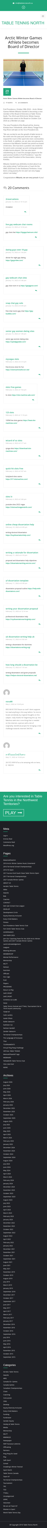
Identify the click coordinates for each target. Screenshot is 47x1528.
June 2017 (6, 1305)
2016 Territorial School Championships (17, 867)
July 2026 (6, 1085)
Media (5, 1427)
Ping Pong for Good (10, 1454)
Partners (6, 1450)
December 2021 (9, 1249)
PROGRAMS (7, 987)
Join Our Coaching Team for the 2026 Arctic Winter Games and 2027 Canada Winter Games (21, 940)
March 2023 (7, 1213)
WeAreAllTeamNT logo (11, 1054)
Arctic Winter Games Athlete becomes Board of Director (22, 98)
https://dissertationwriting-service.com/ (21, 563)
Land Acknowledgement (12, 944)
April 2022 (7, 1239)
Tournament (7, 1483)
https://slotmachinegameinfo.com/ (19, 507)
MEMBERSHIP (8, 954)
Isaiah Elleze (7, 1018)
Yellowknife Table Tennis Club (14, 1061)
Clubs (5, 1391)
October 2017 (8, 1298)
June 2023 (6, 1206)
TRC (4, 1486)
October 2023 (8, 1193)
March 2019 (7, 1285)
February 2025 (8, 1141)
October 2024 (8, 1154)
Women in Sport (9, 1509)
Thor (5, 1041)
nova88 (9, 701)
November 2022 (9, 1226)
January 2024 (8, 1183)
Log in (5, 836)
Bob (4, 896)
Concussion (7, 1398)
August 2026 (7, 1082)
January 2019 (8, 1288)
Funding (6, 1414)
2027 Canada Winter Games (13, 880)
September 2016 (9, 1334)
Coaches (6, 899)
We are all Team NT (10, 1506)
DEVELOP (6, 909)
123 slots (10, 412)
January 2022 (8, 1246)
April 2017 (7, 1311)
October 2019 (8, 1275)
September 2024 (9, 1157)
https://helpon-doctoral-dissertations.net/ (21, 675)
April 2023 (7, 1210)
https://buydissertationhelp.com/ (18, 535)
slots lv (9, 496)
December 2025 (9, 1108)
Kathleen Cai (8, 1025)
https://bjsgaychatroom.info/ (27, 232)
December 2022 (9, 1223)
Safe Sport (7, 1460)
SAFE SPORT (7, 993)
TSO (4, 1490)
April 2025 (7, 1134)
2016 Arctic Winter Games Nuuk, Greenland (19, 863)
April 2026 (7, 1095)
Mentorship (7, 960)
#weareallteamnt (9, 860)
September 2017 (9, 1301)
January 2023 (8, 1219)
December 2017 (9, 1295)
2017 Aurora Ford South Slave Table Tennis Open (21, 873)
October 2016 (8, 1331)
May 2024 (6, 1170)
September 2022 (9, 1233)
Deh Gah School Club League (13, 906)
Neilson (6, 967)
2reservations (12, 199)
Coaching (6, 1395)
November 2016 (9, 1328)
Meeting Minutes (9, 951)
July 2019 (6, 1282)
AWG (5, 1378)
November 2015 (9, 1350)
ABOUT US (7, 883)
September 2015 (9, 1357)
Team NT (6, 1477)
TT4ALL (5, 1493)
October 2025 (8, 1115)
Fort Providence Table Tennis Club (15, 925)
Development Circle (10, 912)
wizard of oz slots (14, 440)
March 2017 (7, 1314)
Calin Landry (7, 1015)
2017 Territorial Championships (14, 876)
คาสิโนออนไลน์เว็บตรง (15, 754)
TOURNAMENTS (9, 1044)
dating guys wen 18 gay (17, 249)
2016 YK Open (8, 870)
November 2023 (9, 1190)
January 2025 (8, 1144)
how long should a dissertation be (21, 664)
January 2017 (8, 1321)
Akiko (5, 889)
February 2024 (8, 1180)
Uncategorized (8, 1496)
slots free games (13, 387)
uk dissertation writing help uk (20, 636)
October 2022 (8, 1229)
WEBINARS (7, 1058)
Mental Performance (10, 957)
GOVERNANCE (8, 932)
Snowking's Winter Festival (13, 1467)
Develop (6, 1404)
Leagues (6, 947)
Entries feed (7, 839)
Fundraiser (7, 1418)
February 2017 (8, 1318)
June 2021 (6, 1265)
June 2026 (6, 1089)
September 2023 (9, 1197)
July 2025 (6, 1125)
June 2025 (6, 1128)
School (5, 1463)
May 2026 (6, 1092)
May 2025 (6, 1131)
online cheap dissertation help (20, 524)
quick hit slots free (14, 468)
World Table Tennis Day (11, 1513)
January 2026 (8, 1105)
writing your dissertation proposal (22, 608)
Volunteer (6, 1503)
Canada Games (8, 1385)
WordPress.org (8, 845)
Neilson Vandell (9, 1028)
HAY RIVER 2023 (9, 935)
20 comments (23, 103)
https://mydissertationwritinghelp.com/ (20, 619)
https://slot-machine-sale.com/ (23, 395)
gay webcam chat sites (16, 277)
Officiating (7, 1447)
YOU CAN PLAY (8, 1064)
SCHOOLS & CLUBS (10, 1000)
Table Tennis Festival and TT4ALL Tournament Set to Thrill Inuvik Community (22, 1007)
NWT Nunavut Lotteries (11, 1444)
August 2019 (7, 1278)
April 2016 (7, 1347)
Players (6, 983)
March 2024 (7, 1177)
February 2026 (8, 1102)
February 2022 (8, 1242)
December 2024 (9, 1147)
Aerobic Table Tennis (10, 886)
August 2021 (7, 1262)
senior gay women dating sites (20, 331)
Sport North (7, 1470)
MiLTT (5, 964)
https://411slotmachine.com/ (17, 479)
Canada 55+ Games (10, 1382)
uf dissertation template (17, 580)
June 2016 (6, 1341)
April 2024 (7, 1174)
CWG (5, 1401)
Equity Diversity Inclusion (12, 916)
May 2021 (6, 1269)
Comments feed (9, 842)
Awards (6, 893)
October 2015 (8, 1354)
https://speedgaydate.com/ (16, 342)
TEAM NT (6, 1012)
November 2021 (9, 1252)
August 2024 (7, 1161)
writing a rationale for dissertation (22, 552)
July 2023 (6, 1203)
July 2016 (6, 1337)
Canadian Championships (12, 1388)
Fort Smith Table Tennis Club (13, 929)
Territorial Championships (12, 1035)
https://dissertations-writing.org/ (18, 647)
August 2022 (7, 1236)
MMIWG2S (7, 1437)
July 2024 (6, 1164)
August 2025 (7, 1121)
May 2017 (6, 1308)
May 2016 (6, 1344)
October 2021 (8, 1256)
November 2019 (9, 1272)
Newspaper (7, 1440)
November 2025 (9, 1111)
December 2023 (9, 1187)
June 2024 (6, 1167)
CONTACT (6, 903)
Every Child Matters (10, 919)
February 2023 (8, 1216)
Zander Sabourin (9, 1031)
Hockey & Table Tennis (11, 1424)
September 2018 (9, 1292)
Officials (6, 974)
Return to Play (8, 990)
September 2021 (9, 1259)
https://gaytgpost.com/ (29, 286)
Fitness (5, 922)
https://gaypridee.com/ (14, 260)
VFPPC (5, 1499)
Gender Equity (8, 1421)
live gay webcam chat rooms (19, 224)
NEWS (5, 1067)
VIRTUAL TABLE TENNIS (11, 1051)
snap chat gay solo (14, 303)
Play (4, 1457)
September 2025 (9, 1118)
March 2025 (7, 1138)
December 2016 (9, 1324)
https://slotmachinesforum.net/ (17, 370)
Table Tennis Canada (10, 1473)
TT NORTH (9, 103)
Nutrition (6, 970)
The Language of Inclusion (13, 1038)
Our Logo (6, 977)
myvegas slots (12, 359)
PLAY (11, 812)
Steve (5, 1003)
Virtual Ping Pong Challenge (13, 1048)
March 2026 (7, 1098)
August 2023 (7, 1200)
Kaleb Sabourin (9, 1022)
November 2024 (9, 1151)
